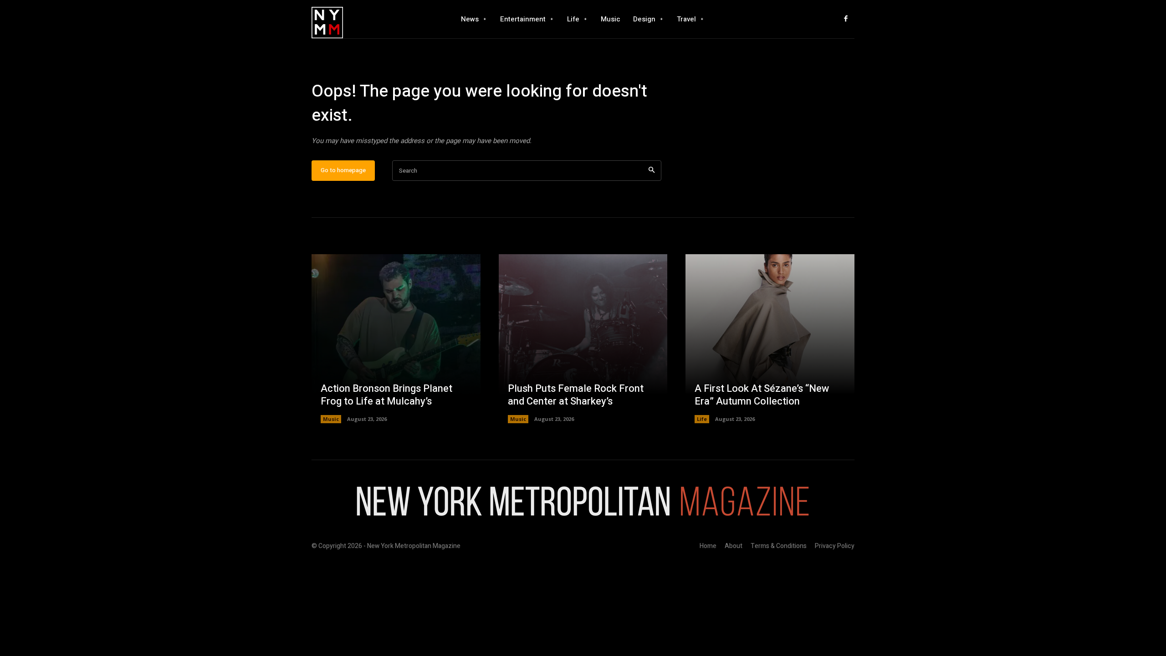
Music (331, 418)
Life (702, 418)
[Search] (651, 170)
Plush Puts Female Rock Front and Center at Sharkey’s (576, 395)
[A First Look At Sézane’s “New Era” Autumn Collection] (769, 338)
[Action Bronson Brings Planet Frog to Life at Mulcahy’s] (396, 338)
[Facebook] (845, 19)
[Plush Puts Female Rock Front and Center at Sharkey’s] (583, 338)
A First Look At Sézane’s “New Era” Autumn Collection (762, 395)
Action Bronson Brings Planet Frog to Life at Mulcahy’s (386, 395)
